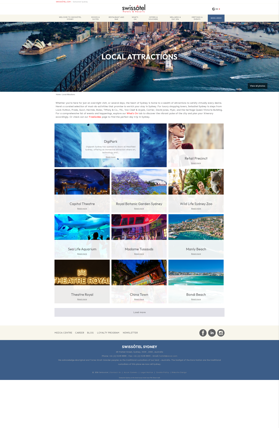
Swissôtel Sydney (80, 2)
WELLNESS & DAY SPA (175, 18)
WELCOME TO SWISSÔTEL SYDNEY (70, 18)
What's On (132, 113)
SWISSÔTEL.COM (63, 2)
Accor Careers (130, 372)
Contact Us (115, 372)
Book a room (216, 18)
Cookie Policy (162, 372)
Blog (90, 332)
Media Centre (63, 332)
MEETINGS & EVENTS (197, 18)
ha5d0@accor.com (168, 356)
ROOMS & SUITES (95, 18)
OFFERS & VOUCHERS (153, 18)
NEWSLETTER (130, 332)
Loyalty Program (108, 332)
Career (79, 332)
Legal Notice (147, 372)
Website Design (179, 372)
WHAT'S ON (135, 18)
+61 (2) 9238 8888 (117, 356)
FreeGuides (95, 116)
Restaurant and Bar (116, 18)
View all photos (257, 86)
